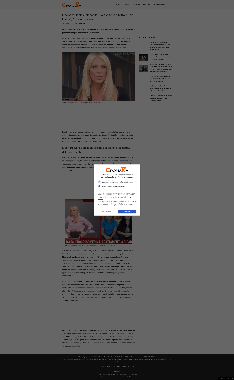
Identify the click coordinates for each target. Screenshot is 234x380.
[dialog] (117, 190)
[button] (117, 190)
